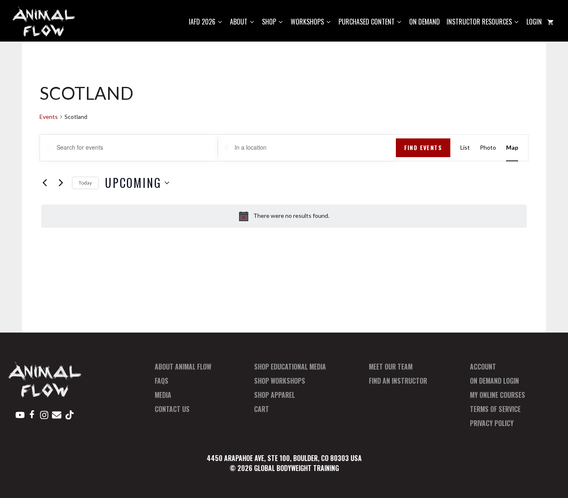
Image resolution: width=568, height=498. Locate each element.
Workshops (307, 22)
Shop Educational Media (290, 367)
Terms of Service (495, 409)
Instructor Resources (479, 22)
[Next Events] (61, 183)
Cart (261, 409)
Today (85, 183)
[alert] (284, 216)
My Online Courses (497, 395)
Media (163, 395)
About (238, 22)
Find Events (423, 147)
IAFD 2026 (202, 22)
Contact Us (172, 409)
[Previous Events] (44, 183)
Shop (269, 22)
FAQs (161, 381)
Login (534, 22)
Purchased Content (366, 22)
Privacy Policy (492, 423)
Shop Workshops (279, 381)
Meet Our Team (390, 367)
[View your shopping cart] (550, 21)
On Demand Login (494, 381)
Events (49, 116)
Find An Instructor (398, 381)
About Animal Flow (183, 367)
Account (483, 367)
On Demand (424, 22)
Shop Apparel (274, 395)
